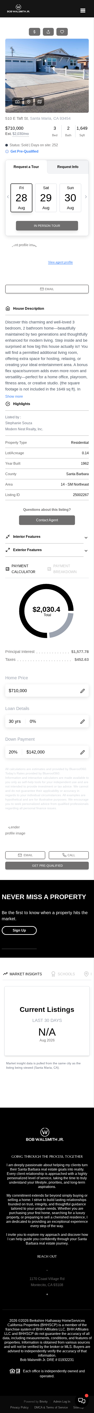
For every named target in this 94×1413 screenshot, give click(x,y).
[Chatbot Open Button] (82, 1401)
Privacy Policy (19, 1407)
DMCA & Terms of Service (51, 1407)
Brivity (44, 1401)
